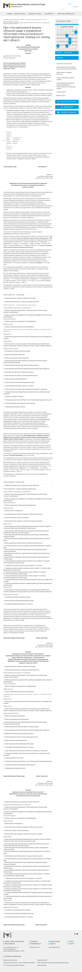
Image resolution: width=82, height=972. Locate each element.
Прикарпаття (61, 92)
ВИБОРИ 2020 (60, 95)
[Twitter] (70, 4)
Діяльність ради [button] (35, 14)
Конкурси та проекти (64, 63)
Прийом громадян (68, 112)
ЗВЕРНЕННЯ (68, 107)
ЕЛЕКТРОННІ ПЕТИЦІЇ (68, 102)
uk (73, 7)
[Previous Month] (57, 27)
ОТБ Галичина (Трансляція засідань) (14, 965)
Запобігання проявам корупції (64, 73)
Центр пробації (41, 965)
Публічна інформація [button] (65, 14)
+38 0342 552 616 (34, 947)
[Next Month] (75, 27)
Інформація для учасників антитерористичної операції (66, 68)
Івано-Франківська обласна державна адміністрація (53, 962)
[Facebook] (69, 4)
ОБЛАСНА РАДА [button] (19, 14)
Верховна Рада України (10, 960)
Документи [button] (49, 14)
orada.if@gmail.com (54, 947)
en (76, 7)
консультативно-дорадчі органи (65, 78)
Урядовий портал (42, 960)
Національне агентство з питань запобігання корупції (19, 962)
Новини (10, 14)
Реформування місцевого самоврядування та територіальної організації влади (65, 85)
